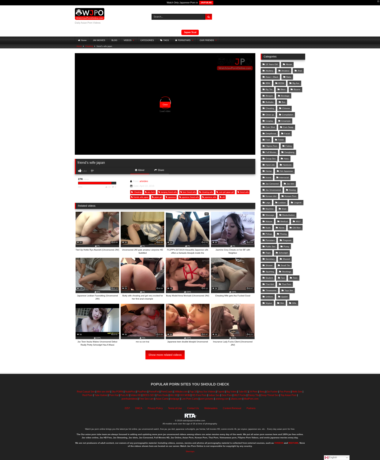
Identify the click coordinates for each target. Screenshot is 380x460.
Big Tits (269, 89)
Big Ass (295, 83)
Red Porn (87, 395)
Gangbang (289, 152)
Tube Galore (100, 395)
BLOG (114, 40)
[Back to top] (371, 451)
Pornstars (270, 240)
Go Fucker (272, 391)
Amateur (285, 70)
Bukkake (270, 102)
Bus (283, 102)
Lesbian (282, 202)
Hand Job (270, 165)
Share (160, 170)
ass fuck (151, 192)
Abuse (289, 64)
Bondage (285, 96)
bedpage (175, 398)
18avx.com (237, 398)
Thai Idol (270, 284)
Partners (251, 408)
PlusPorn (142, 391)
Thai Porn (286, 284)
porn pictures (207, 398)
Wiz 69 (173, 395)
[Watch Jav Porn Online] (89, 14)
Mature (269, 221)
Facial (287, 133)
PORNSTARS (184, 40)
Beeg (262, 391)
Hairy (286, 158)
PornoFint (154, 391)
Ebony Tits (253, 395)
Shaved (286, 259)
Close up (270, 114)
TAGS (166, 40)
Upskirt (284, 296)
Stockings (286, 271)
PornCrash (166, 391)
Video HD (136, 395)
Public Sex (270, 246)
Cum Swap (288, 127)
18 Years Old (272, 64)
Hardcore (287, 165)
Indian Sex (214, 395)
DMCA (138, 408)
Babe (288, 77)
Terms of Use (175, 408)
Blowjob (269, 96)
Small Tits (285, 265)
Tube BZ (242, 391)
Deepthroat (271, 133)
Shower (269, 265)
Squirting (270, 271)
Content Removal (232, 408)
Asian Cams (161, 398)
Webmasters (210, 408)
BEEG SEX (149, 395)
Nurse (281, 227)
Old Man (297, 227)
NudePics (130, 391)
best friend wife (189, 192)
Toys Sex (289, 290)
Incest (268, 177)
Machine (270, 209)
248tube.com (181, 391)
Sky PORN (117, 391)
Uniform (269, 296)
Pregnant (287, 240)
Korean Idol (271, 196)
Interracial (284, 177)
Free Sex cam (146, 398)
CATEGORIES (147, 40)
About (141, 170)
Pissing (283, 234)
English (332, 457)
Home (84, 40)
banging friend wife (169, 192)
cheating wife (207, 192)
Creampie (285, 121)
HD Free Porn (199, 395)
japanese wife (210, 197)
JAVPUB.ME (206, 2)
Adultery (269, 70)
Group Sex (271, 158)
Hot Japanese (286, 171)
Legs (268, 202)
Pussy (286, 246)
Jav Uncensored (273, 190)
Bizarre (297, 89)
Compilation (287, 114)
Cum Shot (270, 127)
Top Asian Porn (289, 395)
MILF (298, 221)
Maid (284, 209)
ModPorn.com (251, 398)
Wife (294, 303)
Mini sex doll (103, 391)
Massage (270, 215)
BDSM (281, 83)
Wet (282, 303)
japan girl (158, 197)
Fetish (281, 140)
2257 (127, 408)
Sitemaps (190, 451)
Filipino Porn (271, 146)
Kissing (292, 190)
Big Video (231, 391)
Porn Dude (162, 395)
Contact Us (193, 408)
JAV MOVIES (99, 40)
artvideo (144, 181)
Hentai (269, 171)
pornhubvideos (130, 398)
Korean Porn (290, 196)
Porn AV (124, 395)
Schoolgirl (283, 253)
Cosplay (269, 121)
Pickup (269, 234)
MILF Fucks (240, 395)
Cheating (89, 46)
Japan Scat (190, 32)
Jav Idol (290, 183)
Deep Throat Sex (270, 395)
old (223, 197)
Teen (295, 278)
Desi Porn (226, 395)
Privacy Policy (155, 408)
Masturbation (288, 215)
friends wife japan (140, 197)
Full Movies (271, 152)
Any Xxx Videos (207, 391)
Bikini (283, 89)
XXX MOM (184, 395)
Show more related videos (165, 354)
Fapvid (220, 391)
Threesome (271, 290)
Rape (268, 253)
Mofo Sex (297, 391)
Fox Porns (285, 391)
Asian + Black (272, 77)
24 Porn (253, 391)
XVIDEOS (278, 443)
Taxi (283, 278)
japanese (172, 197)
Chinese (286, 108)
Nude (268, 227)
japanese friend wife (190, 197)
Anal (300, 70)
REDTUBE (293, 443)
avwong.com (222, 398)
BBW (268, 83)
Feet (268, 140)
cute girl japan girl (226, 192)
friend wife (244, 192)
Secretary (270, 259)
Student (269, 278)
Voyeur (269, 303)
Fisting (288, 146)
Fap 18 (193, 391)
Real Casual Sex (86, 391)
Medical (284, 221)
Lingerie (297, 202)
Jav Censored (272, 183)
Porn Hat (113, 395)
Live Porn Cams (189, 398)
